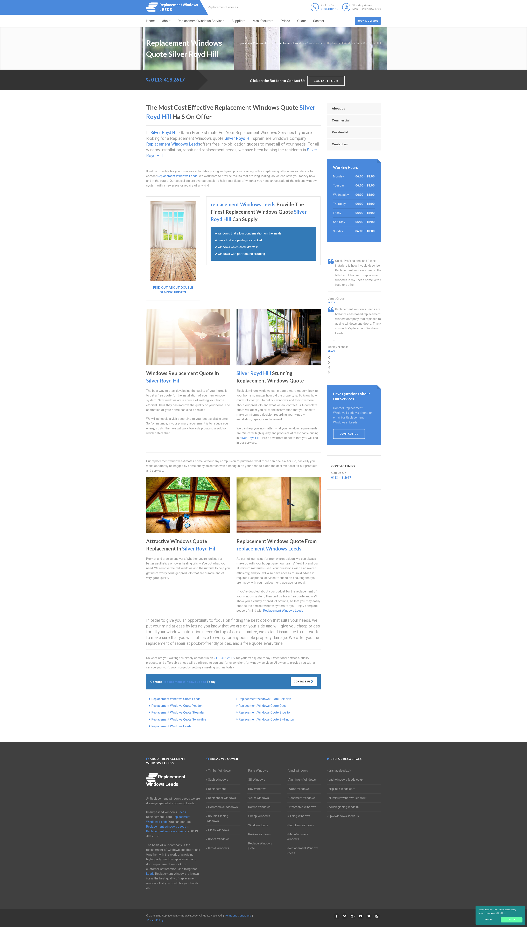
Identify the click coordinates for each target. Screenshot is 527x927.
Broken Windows (259, 834)
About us (338, 108)
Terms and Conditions (238, 915)
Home (150, 21)
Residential (340, 132)
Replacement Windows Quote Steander (178, 712)
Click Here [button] (501, 913)
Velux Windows (258, 798)
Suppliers (238, 21)
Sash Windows (218, 779)
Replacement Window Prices (302, 850)
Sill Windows (256, 779)
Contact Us (302, 681)
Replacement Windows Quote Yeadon (177, 706)
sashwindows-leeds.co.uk (346, 779)
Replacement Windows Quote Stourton (265, 712)
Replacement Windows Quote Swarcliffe (179, 719)
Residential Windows (222, 798)
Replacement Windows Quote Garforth (265, 699)
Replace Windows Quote (259, 846)
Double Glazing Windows (217, 818)
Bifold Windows (218, 848)
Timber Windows (219, 770)
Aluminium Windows (302, 779)
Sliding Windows (299, 816)
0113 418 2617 (329, 8)
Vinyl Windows (298, 770)
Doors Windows (219, 839)
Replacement (217, 789)
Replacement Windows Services (201, 21)
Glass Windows (218, 830)
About (166, 21)
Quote (301, 21)
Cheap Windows (259, 816)
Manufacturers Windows (297, 837)
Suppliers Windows (301, 825)
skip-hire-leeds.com (342, 789)
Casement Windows (302, 798)
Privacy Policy (155, 920)
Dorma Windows (259, 807)
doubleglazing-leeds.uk (344, 807)
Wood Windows (299, 789)
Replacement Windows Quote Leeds (176, 699)
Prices (285, 21)
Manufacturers (263, 21)
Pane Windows (258, 770)
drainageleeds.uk (340, 770)
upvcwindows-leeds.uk (344, 816)
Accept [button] (511, 920)
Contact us (340, 144)
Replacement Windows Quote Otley (262, 706)
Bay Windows (257, 789)
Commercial (341, 120)
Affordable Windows (302, 807)
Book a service (367, 21)
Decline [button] (488, 920)
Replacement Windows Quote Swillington (266, 719)
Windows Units (258, 825)
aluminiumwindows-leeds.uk (347, 798)
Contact (318, 21)
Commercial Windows (223, 807)
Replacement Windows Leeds (171, 726)
